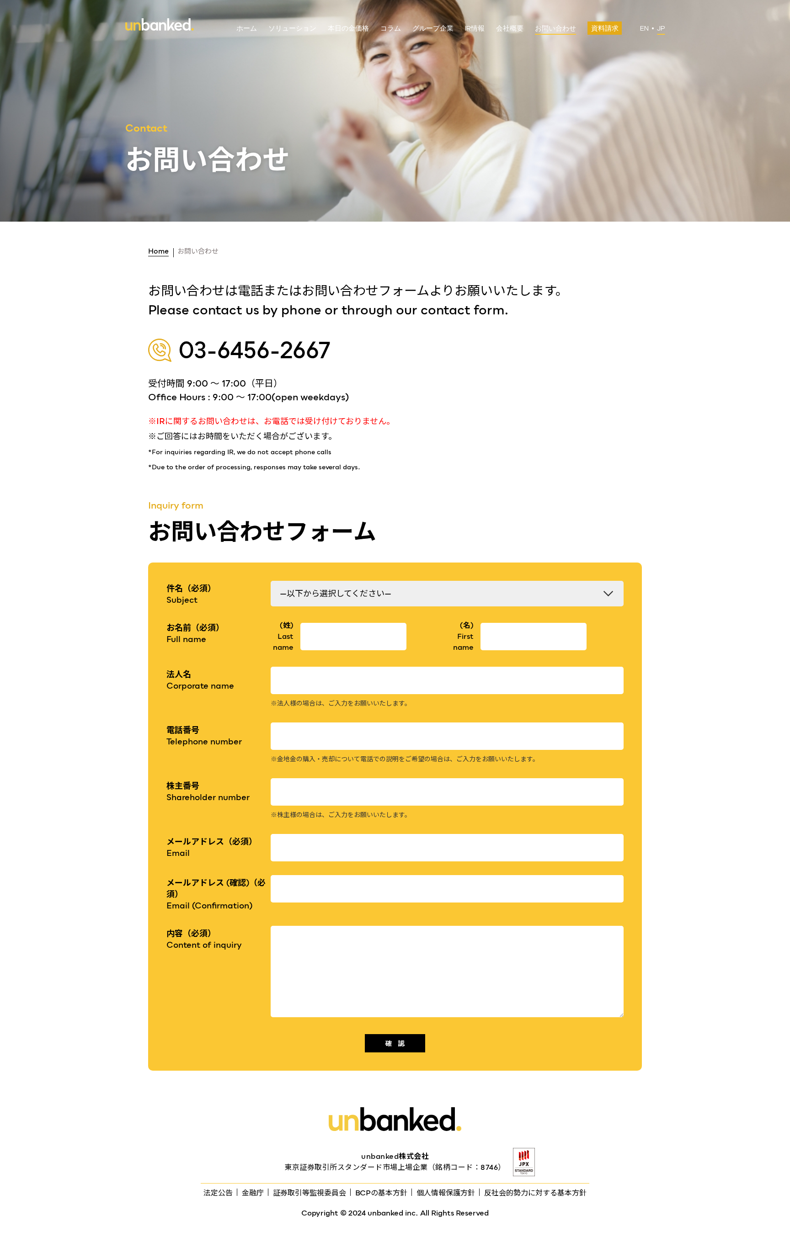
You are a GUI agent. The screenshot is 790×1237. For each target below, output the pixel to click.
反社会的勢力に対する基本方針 (535, 1193)
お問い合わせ (555, 28)
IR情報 (475, 28)
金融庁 (253, 1193)
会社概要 (509, 28)
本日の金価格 (348, 28)
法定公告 (218, 1193)
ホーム (246, 28)
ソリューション (292, 28)
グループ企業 (433, 28)
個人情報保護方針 (445, 1193)
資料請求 (605, 28)
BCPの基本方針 (381, 1193)
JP (661, 28)
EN (644, 28)
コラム (390, 28)
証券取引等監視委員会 (309, 1193)
